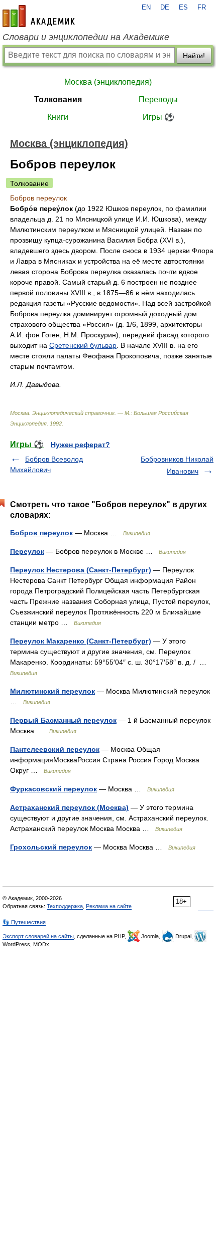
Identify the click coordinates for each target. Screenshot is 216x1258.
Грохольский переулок (51, 847)
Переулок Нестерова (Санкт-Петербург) (80, 570)
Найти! (194, 56)
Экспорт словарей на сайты (38, 936)
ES (183, 7)
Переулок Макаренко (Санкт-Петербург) (80, 641)
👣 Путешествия (24, 922)
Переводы (158, 99)
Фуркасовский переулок (53, 789)
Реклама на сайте (109, 906)
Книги (57, 117)
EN (146, 7)
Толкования (58, 99)
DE (164, 7)
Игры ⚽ (158, 117)
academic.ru (39, 16)
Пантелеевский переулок (54, 749)
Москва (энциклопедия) (108, 82)
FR (201, 7)
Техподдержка (65, 906)
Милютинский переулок (52, 691)
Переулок (27, 551)
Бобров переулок (41, 533)
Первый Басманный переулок (63, 720)
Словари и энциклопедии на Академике (86, 37)
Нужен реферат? (80, 445)
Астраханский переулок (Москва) (69, 807)
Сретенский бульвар (83, 345)
